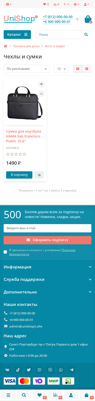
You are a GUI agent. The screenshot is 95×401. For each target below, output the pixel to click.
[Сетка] (77, 69)
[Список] (86, 69)
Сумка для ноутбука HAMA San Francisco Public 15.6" (23, 136)
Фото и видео (55, 46)
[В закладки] (41, 84)
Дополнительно (20, 292)
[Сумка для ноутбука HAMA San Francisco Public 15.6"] (25, 103)
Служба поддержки (24, 279)
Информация (17, 267)
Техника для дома (26, 46)
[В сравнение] (41, 93)
